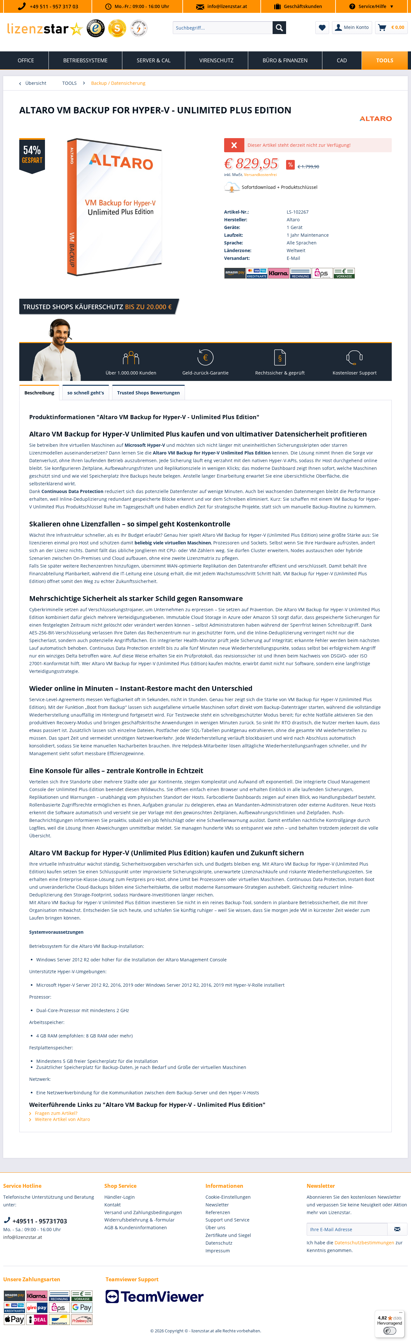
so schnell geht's (85, 393)
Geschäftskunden (303, 6)
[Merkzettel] (322, 27)
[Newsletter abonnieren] (397, 1229)
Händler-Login (119, 1197)
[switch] (389, 1331)
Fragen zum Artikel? (55, 1113)
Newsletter (217, 1205)
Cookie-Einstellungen (228, 1197)
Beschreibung (39, 393)
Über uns (215, 1227)
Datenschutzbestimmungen (364, 1243)
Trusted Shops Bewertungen (148, 393)
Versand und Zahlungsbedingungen (143, 1212)
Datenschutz (219, 1243)
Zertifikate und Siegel (228, 1235)
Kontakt (112, 1205)
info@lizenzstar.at (227, 6)
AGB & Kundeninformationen (135, 1227)
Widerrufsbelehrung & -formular (139, 1220)
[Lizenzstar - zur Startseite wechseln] (45, 29)
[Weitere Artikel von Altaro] (376, 127)
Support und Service (227, 1220)
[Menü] (401, 1314)
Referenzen (218, 1212)
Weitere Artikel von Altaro (62, 1119)
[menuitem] (229, 27)
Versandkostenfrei (260, 174)
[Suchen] (279, 27)
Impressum (218, 1251)
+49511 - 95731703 (39, 1221)
